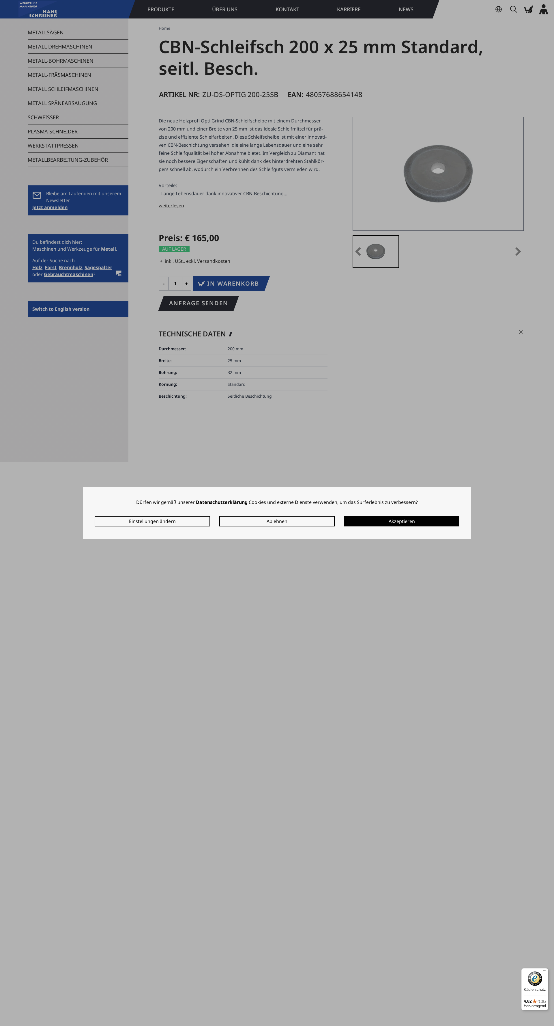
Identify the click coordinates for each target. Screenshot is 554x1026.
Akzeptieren (402, 521)
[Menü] (544, 971)
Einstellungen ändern (152, 521)
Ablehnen (277, 521)
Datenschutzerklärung (222, 502)
